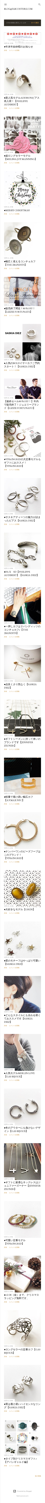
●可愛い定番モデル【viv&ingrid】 (15, 1242)
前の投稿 (38, 1476)
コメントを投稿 (14, 50)
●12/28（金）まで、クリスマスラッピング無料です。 (21, 1296)
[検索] (39, 3)
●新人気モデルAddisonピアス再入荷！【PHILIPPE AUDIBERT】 (22, 101)
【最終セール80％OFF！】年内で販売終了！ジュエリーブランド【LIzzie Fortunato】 (21, 405)
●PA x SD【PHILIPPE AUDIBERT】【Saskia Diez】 (21, 573)
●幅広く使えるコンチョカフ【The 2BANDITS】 (20, 263)
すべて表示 (35, 23)
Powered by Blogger (24, 1491)
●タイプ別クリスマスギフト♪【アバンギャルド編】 (20, 1460)
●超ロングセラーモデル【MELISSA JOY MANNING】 (20, 157)
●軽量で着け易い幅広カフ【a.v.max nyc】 (18, 798)
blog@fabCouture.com (18, 8)
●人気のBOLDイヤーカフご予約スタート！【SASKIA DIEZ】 (22, 364)
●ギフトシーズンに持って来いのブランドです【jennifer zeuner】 (22, 742)
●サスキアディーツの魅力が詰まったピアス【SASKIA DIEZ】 (22, 519)
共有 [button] (5, 50)
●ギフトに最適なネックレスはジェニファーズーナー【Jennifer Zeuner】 (22, 1186)
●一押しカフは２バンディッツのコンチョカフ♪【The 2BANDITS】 (22, 630)
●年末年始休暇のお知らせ (18, 46)
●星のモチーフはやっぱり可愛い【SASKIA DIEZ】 (22, 962)
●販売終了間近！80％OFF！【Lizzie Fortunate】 (19, 310)
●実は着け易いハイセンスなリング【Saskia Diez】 (22, 1405)
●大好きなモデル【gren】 (19, 909)
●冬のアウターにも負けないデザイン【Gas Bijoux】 (22, 1129)
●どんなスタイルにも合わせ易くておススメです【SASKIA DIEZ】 (22, 1019)
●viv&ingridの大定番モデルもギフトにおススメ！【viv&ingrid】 (22, 463)
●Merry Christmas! (17, 210)
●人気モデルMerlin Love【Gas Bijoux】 (19, 1075)
